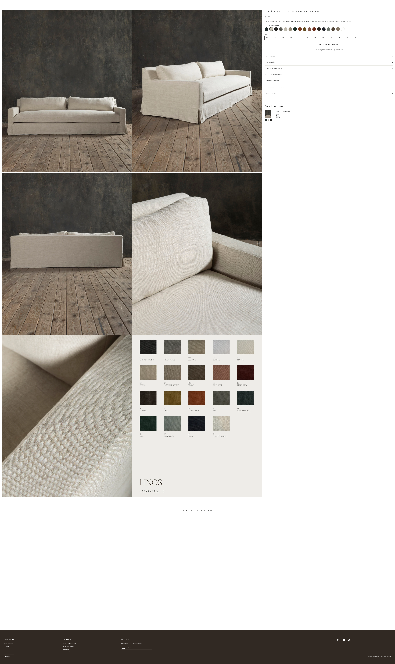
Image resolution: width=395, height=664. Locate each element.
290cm (324, 38)
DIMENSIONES (270, 56)
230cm (292, 38)
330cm (340, 38)
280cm (316, 38)
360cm (348, 38)
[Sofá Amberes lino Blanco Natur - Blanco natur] (268, 120)
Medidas (268, 34)
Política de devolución (275, 87)
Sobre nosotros (8, 643)
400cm (356, 38)
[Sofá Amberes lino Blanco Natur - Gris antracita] (271, 120)
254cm (300, 38)
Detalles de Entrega (273, 74)
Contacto (6, 646)
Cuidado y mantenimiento (276, 68)
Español (7, 656)
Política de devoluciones (70, 652)
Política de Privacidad (69, 643)
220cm (284, 38)
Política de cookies (68, 646)
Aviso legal (66, 649)
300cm (332, 38)
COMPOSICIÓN (270, 62)
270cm (308, 38)
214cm (276, 38)
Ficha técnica (270, 93)
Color (272, 25)
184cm (268, 38)
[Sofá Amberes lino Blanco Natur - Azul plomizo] (266, 120)
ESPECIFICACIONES (272, 80)
